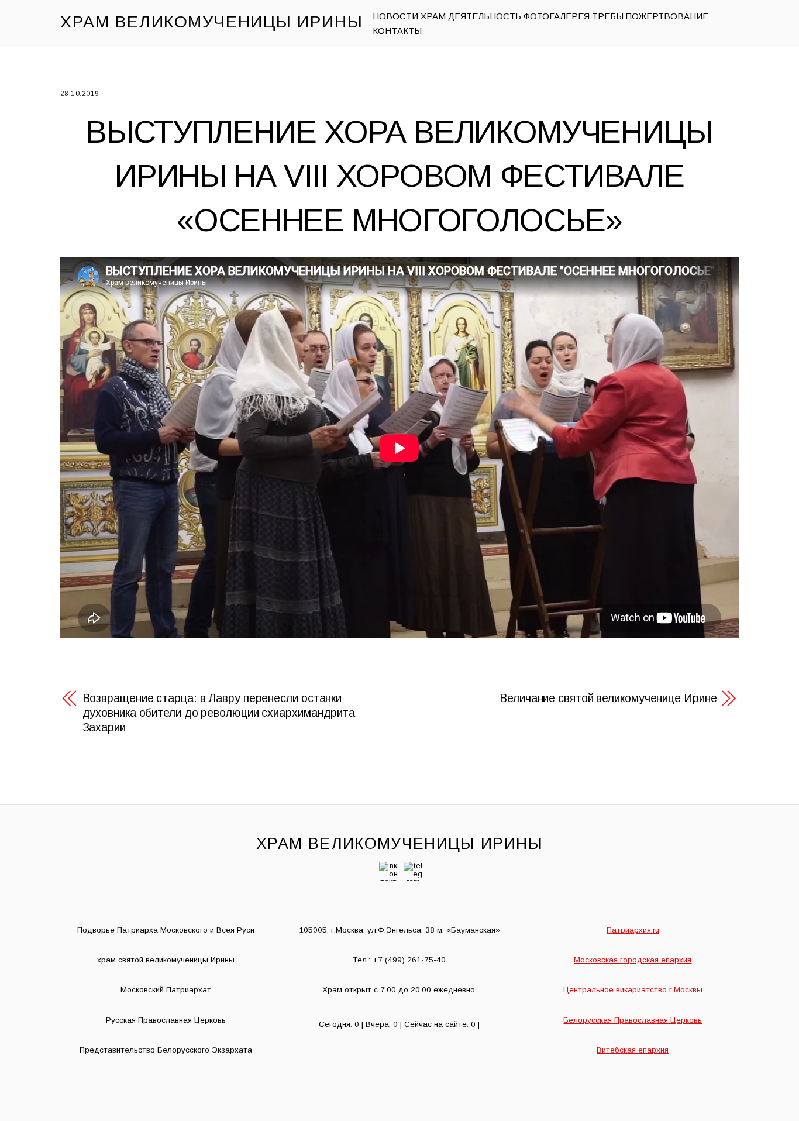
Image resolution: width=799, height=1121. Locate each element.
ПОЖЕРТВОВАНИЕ (667, 16)
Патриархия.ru (633, 930)
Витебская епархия (633, 1050)
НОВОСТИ (395, 16)
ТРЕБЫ (608, 16)
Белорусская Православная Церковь (632, 1020)
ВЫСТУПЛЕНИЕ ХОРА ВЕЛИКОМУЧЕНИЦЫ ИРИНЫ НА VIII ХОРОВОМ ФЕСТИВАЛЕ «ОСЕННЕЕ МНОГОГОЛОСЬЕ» (399, 176)
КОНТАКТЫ (397, 31)
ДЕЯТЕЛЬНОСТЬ (484, 16)
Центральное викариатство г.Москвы (632, 989)
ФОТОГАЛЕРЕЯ (557, 16)
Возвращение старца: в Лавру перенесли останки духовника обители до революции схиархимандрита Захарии (219, 713)
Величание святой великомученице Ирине (608, 698)
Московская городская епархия (632, 959)
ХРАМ (433, 16)
